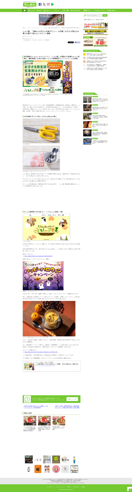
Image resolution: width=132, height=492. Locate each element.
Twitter (71, 42)
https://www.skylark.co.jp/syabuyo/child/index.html (38, 256)
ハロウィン (41, 39)
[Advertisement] (84, 4)
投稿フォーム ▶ (72, 399)
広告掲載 (83, 486)
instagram (48, 4)
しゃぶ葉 (34, 39)
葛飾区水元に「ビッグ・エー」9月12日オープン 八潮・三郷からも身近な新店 (97, 54)
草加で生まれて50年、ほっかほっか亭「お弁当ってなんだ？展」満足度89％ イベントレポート (100, 100)
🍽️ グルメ (39, 10)
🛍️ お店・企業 (65, 10)
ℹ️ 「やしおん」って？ (99, 10)
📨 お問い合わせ (111, 10)
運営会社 (69, 486)
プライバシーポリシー (60, 486)
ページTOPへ (130, 490)
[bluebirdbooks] (74, 472)
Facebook (77, 42)
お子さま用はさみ (27, 39)
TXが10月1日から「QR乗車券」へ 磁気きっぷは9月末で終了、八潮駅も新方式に (96, 65)
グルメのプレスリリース (37, 27)
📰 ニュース (31, 10)
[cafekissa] (74, 463)
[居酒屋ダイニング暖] (38, 472)
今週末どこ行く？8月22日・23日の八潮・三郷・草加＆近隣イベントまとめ (97, 61)
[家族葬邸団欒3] (51, 20)
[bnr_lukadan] (38, 463)
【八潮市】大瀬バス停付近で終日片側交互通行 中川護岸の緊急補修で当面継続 (97, 58)
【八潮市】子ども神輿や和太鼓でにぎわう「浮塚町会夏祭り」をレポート (100, 142)
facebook (40, 4)
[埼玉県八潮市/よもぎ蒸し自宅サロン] (56, 472)
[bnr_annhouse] (47, 463)
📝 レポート (47, 10)
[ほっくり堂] (47, 472)
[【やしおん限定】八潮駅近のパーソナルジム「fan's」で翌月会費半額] (95, 46)
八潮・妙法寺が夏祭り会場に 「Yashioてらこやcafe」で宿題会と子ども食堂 (100, 117)
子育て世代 (47, 39)
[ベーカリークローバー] (56, 463)
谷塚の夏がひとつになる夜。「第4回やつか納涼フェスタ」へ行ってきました (100, 108)
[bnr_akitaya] (65, 463)
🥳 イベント (56, 10)
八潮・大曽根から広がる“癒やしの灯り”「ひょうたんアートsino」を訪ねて (100, 125)
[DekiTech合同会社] (29, 463)
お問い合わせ (76, 486)
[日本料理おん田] (29, 472)
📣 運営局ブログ (86, 10)
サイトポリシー (50, 486)
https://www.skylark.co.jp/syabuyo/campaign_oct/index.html (41, 352)
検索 (105, 15)
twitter (44, 4)
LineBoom (52, 4)
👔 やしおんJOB (75, 10)
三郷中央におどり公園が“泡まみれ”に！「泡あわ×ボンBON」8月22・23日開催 (97, 68)
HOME (24, 10)
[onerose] (65, 472)
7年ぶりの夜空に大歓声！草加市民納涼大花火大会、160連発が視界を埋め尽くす (99, 134)
